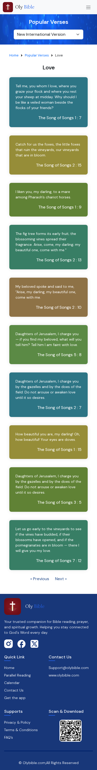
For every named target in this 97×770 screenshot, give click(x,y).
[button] (48, 102)
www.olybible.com (64, 675)
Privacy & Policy (17, 722)
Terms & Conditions (21, 730)
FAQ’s (8, 737)
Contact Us (14, 690)
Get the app (15, 697)
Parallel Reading (17, 675)
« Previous (39, 578)
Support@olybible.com (69, 667)
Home (14, 55)
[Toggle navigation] (88, 7)
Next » (61, 578)
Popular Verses (37, 55)
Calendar (12, 682)
